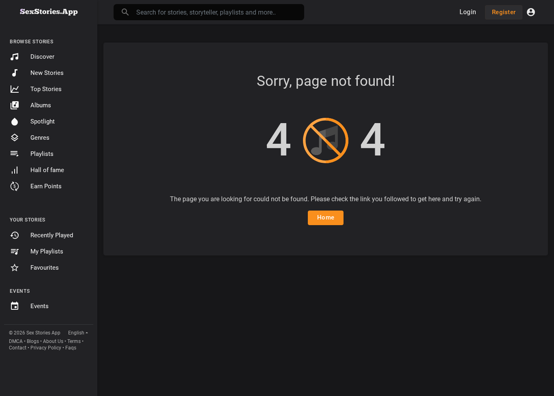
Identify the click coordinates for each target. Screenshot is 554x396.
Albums (40, 105)
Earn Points (46, 186)
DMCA (16, 341)
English (76, 333)
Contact (17, 348)
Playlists (42, 154)
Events (39, 306)
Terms (74, 341)
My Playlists (46, 251)
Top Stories (46, 89)
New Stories (47, 73)
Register (503, 12)
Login (468, 12)
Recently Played (51, 235)
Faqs (70, 348)
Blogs (33, 341)
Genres (39, 137)
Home (325, 217)
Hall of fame (47, 170)
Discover (42, 56)
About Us (53, 341)
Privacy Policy (45, 348)
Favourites (44, 267)
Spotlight (42, 121)
